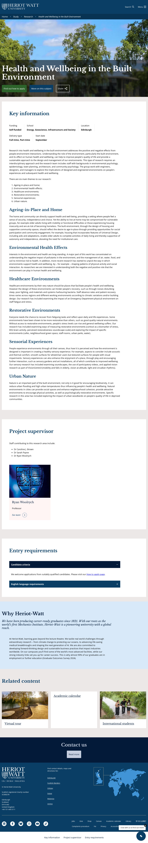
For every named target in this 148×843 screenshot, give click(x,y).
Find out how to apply (14, 88)
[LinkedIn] (4, 823)
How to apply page (95, 574)
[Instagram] (29, 823)
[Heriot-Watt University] (20, 7)
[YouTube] (37, 823)
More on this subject (41, 88)
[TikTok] (45, 823)
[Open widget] (141, 836)
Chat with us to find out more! (132, 828)
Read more (74, 754)
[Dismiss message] (145, 825)
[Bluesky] (20, 823)
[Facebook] (12, 823)
